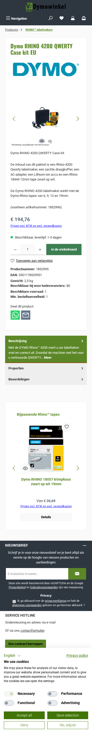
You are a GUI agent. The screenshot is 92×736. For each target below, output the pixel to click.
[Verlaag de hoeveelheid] (15, 249)
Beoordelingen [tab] (18, 379)
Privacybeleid (17, 587)
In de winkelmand (64, 249)
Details (46, 517)
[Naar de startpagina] (46, 7)
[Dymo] (46, 69)
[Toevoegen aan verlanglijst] (67, 427)
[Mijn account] (72, 18)
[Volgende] (78, 118)
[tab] (46, 349)
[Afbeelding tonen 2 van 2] (50, 142)
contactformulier (32, 630)
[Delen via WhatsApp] (15, 315)
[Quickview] (25, 468)
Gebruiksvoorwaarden (44, 587)
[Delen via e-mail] (25, 315)
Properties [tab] (16, 368)
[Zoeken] (50, 18)
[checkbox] (9, 693)
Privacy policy (77, 655)
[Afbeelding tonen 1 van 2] (42, 142)
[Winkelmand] (83, 18)
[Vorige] (14, 118)
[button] (12, 656)
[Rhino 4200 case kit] (46, 118)
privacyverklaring (55, 601)
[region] (46, 119)
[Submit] (77, 574)
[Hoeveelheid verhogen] (40, 249)
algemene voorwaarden (27, 605)
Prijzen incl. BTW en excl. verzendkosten (36, 226)
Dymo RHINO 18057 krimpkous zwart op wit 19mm (46, 481)
